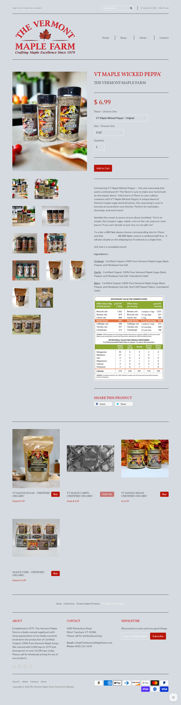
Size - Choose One (104, 126)
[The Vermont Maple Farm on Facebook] (20, 666)
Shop (123, 37)
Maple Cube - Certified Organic (28, 574)
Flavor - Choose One (105, 111)
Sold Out (107, 494)
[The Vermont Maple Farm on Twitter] (14, 666)
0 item (148, 8)
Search (15, 681)
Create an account (32, 8)
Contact (164, 37)
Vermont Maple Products (88, 603)
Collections (68, 603)
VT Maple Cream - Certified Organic (134, 494)
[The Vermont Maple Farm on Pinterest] (31, 666)
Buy (55, 494)
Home (105, 37)
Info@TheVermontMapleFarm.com (93, 642)
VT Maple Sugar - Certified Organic (31, 494)
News (43, 681)
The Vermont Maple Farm (120, 83)
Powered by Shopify (64, 686)
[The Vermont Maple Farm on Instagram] (25, 666)
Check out (163, 8)
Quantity (99, 140)
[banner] (44, 36)
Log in (15, 8)
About (143, 37)
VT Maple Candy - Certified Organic (80, 494)
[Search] (131, 8)
